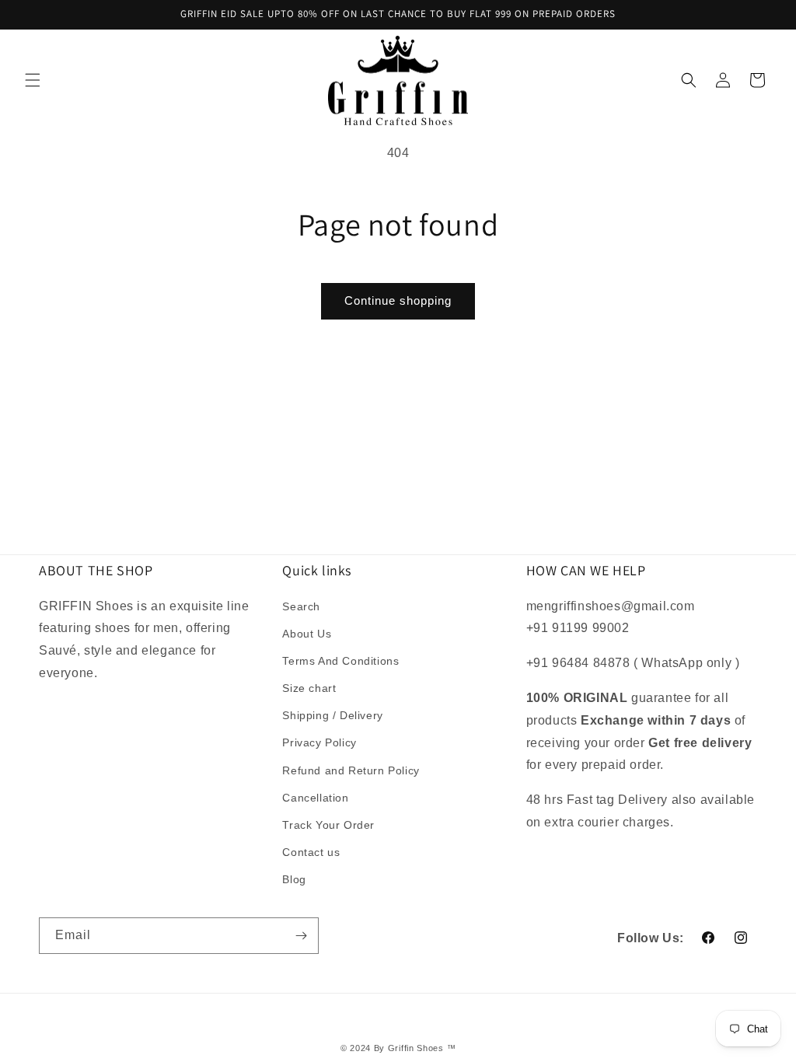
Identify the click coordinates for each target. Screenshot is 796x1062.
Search (301, 606)
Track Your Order (328, 825)
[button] (33, 80)
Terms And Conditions (340, 661)
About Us (306, 633)
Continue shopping (398, 300)
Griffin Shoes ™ (422, 1048)
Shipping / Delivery (332, 715)
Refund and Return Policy (350, 770)
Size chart (309, 688)
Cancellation (315, 797)
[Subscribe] (301, 935)
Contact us (311, 852)
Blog (293, 879)
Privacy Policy (319, 742)
